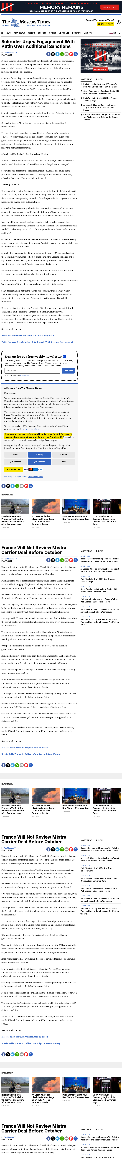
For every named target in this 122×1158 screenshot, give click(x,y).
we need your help (30, 429)
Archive (88, 33)
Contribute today (105, 24)
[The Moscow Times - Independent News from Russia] (25, 22)
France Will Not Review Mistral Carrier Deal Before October (34, 550)
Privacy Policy (24, 375)
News (8, 33)
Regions (31, 33)
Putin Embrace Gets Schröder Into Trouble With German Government (37, 342)
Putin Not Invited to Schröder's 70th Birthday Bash (27, 335)
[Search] (120, 33)
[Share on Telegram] (57, 54)
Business (42, 33)
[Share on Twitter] (53, 54)
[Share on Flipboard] (71, 54)
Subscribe (68, 371)
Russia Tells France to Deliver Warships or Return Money (30, 754)
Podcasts (76, 33)
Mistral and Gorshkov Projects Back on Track (24, 747)
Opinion (52, 33)
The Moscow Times (11, 53)
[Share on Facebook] (48, 54)
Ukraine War (19, 33)
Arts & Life (64, 33)
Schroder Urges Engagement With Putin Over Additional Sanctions (38, 44)
